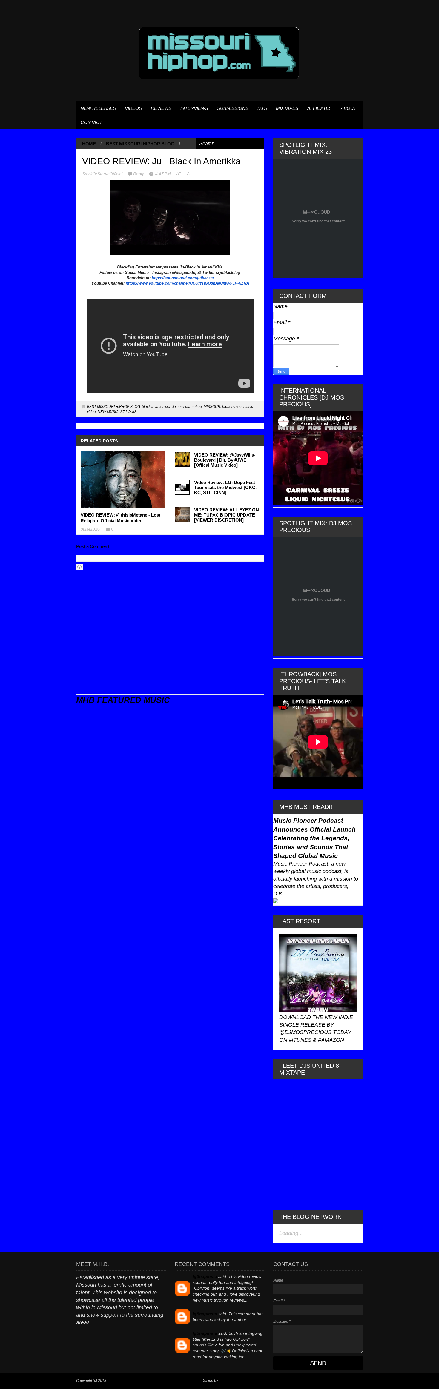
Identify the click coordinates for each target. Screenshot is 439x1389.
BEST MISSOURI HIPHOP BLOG (140, 143)
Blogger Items (230, 1381)
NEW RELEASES (98, 108)
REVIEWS (161, 108)
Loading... (291, 1233)
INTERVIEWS (194, 108)
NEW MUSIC (108, 412)
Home (89, 143)
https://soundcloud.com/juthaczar (183, 278)
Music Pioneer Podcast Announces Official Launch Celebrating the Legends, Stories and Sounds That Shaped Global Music (314, 838)
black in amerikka (156, 407)
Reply (139, 173)
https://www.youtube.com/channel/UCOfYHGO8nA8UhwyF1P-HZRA (187, 283)
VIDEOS (133, 108)
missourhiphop (190, 407)
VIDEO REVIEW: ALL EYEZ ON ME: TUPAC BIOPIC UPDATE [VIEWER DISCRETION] (226, 515)
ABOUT (348, 108)
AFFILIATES (319, 108)
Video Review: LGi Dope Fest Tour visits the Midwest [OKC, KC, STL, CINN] (225, 487)
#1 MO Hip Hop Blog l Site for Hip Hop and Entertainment (153, 1381)
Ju (174, 407)
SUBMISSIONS (232, 108)
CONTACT (91, 122)
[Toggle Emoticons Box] (79, 567)
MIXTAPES (287, 108)
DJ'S (262, 108)
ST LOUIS (128, 412)
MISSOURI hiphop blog (223, 407)
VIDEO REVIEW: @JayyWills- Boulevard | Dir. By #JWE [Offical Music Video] (224, 460)
